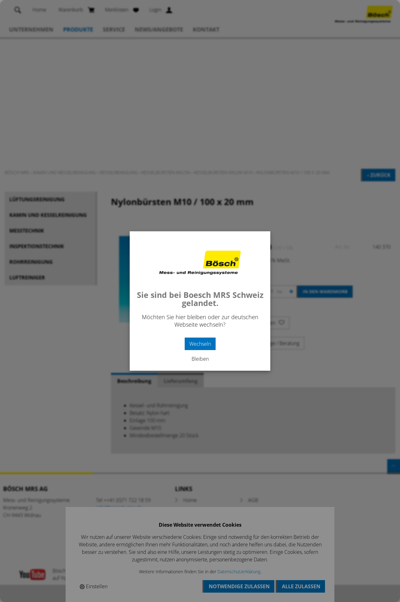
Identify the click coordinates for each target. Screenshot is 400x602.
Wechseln (200, 343)
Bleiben (200, 358)
